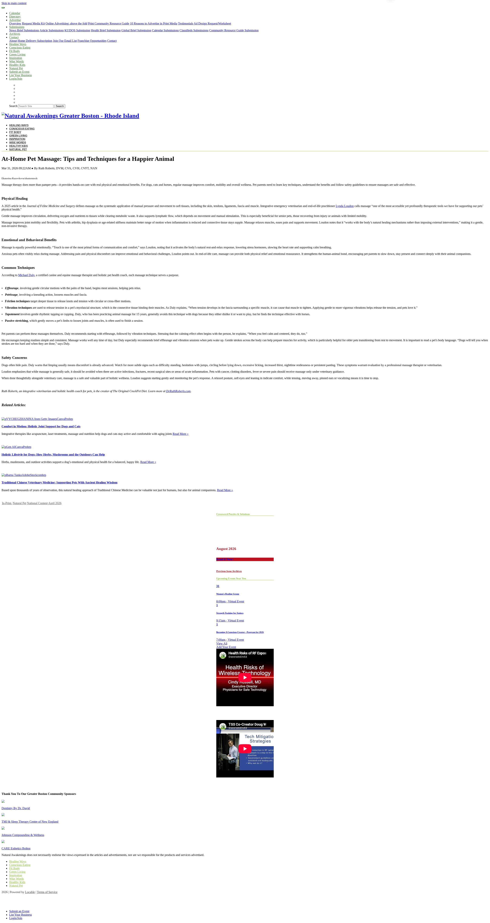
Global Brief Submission (136, 30)
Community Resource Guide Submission (234, 30)
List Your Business (20, 75)
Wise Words (16, 61)
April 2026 (54, 503)
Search (13, 106)
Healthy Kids (17, 64)
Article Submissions (52, 30)
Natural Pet (16, 68)
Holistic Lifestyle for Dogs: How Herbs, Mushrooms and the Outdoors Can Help (53, 454)
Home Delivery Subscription (35, 40)
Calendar (14, 13)
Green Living (17, 54)
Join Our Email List (65, 40)
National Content (37, 503)
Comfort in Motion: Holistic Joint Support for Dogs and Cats (41, 426)
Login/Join (15, 78)
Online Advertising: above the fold (66, 23)
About (13, 40)
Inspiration (15, 58)
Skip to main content (14, 3)
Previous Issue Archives (229, 571)
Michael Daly (26, 275)
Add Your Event (226, 647)
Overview (15, 23)
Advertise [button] (15, 20)
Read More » (181, 433)
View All (221, 643)
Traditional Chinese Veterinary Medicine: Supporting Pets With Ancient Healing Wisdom (59, 482)
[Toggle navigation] (3, 7)
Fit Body (14, 51)
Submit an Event (19, 71)
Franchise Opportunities (92, 40)
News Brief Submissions (24, 30)
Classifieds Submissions (194, 30)
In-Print (6, 503)
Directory (15, 16)
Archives (14, 33)
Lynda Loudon (345, 206)
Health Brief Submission (106, 30)
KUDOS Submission (77, 30)
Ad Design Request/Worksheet (212, 23)
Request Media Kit (33, 23)
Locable (30, 892)
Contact (112, 40)
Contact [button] (14, 37)
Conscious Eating (19, 47)
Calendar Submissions (165, 30)
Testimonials (185, 23)
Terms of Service (47, 892)
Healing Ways (17, 44)
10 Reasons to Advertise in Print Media (153, 23)
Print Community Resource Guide (108, 23)
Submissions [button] (16, 27)
